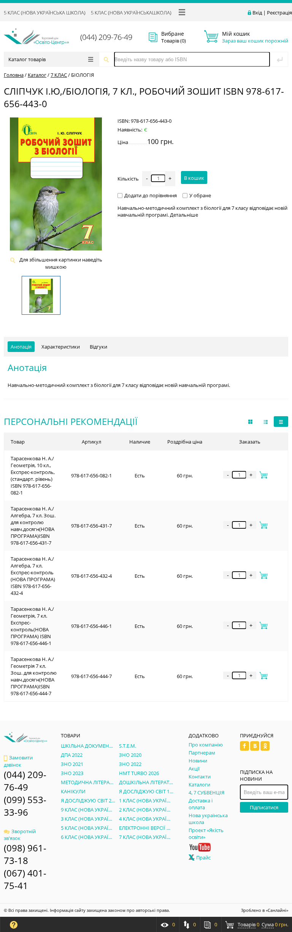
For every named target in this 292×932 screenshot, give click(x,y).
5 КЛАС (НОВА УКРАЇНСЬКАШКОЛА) (131, 12)
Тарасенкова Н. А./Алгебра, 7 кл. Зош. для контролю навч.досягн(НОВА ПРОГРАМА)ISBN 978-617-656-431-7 (33, 525)
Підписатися (264, 807)
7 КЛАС (59, 74)
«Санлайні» (277, 910)
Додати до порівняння (150, 195)
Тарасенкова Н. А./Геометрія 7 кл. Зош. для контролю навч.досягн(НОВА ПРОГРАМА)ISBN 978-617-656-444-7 (34, 676)
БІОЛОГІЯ (82, 74)
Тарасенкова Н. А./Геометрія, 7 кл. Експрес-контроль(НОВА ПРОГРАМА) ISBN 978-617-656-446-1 (32, 626)
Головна (14, 74)
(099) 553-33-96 (25, 805)
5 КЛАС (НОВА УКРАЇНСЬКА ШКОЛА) (45, 12)
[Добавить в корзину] (262, 474)
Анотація (21, 346)
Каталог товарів (27, 59)
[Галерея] (266, 421)
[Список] (281, 421)
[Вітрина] (250, 421)
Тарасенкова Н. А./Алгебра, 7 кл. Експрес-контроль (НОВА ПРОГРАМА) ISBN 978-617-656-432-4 (33, 575)
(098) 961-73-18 (25, 854)
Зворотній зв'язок (20, 835)
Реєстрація (279, 12)
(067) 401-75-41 (25, 879)
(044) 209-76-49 (106, 37)
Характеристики (60, 346)
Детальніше (184, 214)
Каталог (37, 74)
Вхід (257, 12)
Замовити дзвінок (18, 761)
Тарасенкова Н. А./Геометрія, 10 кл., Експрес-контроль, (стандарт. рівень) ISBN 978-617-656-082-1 (33, 475)
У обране (200, 195)
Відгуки (98, 346)
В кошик (194, 177)
